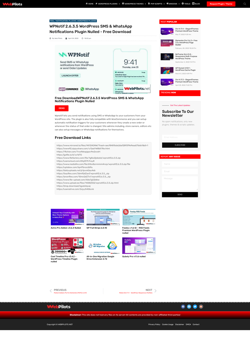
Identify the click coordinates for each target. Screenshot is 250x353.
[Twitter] (195, 307)
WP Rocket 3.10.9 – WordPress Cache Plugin (185, 69)
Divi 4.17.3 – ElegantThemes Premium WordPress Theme (186, 81)
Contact (196, 324)
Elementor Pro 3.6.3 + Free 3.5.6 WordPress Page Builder (186, 42)
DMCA (188, 324)
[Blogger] (201, 307)
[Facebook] (183, 307)
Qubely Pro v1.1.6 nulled (134, 256)
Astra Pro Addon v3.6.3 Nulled (66, 228)
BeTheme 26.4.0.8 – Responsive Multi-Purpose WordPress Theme (186, 56)
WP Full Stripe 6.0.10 (97, 228)
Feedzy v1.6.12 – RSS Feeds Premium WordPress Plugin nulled (136, 230)
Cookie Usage (167, 324)
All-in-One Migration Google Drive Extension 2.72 (100, 257)
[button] (244, 4)
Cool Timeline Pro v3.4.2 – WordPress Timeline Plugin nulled (64, 259)
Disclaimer (179, 324)
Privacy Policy (154, 324)
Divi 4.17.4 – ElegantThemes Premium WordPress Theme (186, 30)
